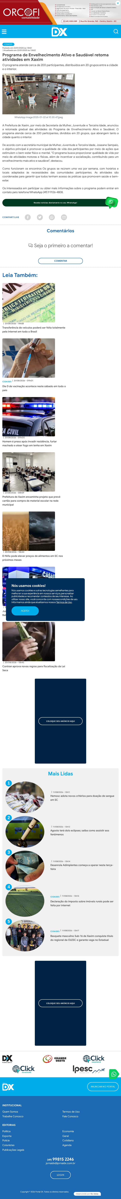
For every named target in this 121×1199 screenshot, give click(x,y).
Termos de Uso (71, 1111)
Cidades (8, 44)
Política (6, 1131)
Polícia (6, 1140)
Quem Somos (10, 1111)
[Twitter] (40, 217)
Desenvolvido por (87, 1194)
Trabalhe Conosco (12, 1116)
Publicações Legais (13, 1150)
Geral (65, 1136)
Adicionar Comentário (60, 262)
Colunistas (8, 1145)
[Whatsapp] (52, 217)
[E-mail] (64, 217)
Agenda (67, 1145)
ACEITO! (25, 610)
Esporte (7, 1136)
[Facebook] (28, 217)
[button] (58, 202)
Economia (68, 1131)
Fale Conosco (70, 1116)
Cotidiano (68, 1140)
